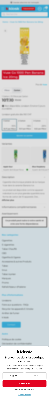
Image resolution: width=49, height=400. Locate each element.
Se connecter (24, 395)
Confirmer (24, 383)
